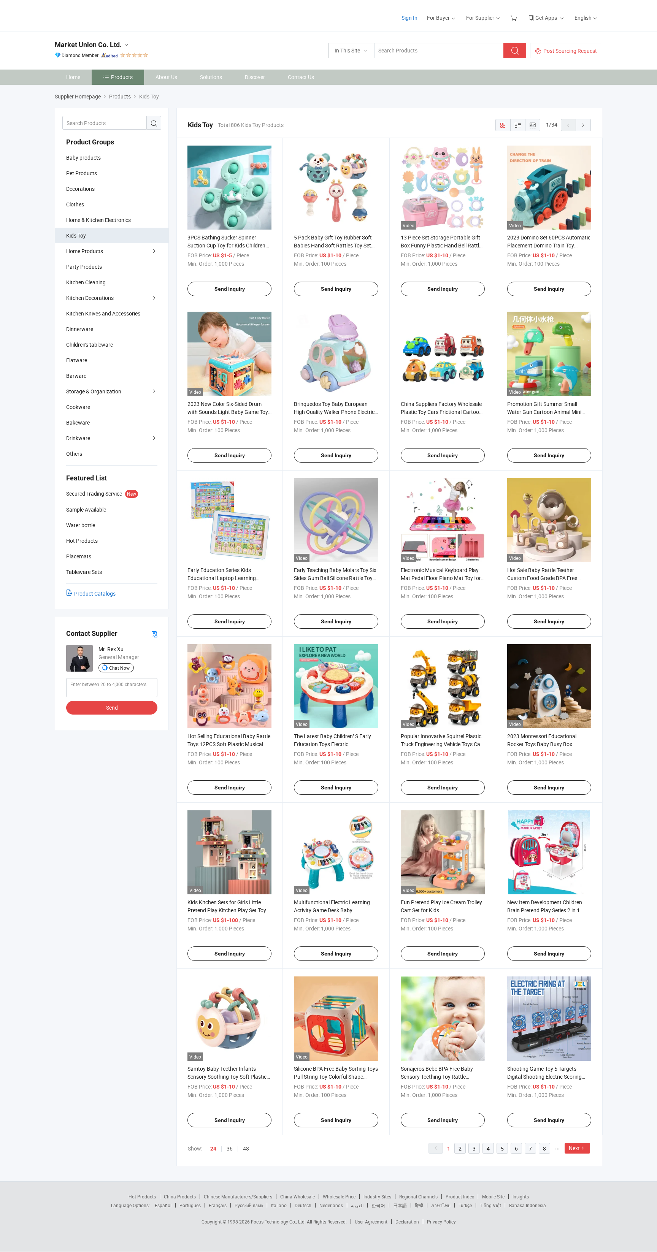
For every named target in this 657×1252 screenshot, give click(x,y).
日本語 (400, 1205)
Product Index (460, 1196)
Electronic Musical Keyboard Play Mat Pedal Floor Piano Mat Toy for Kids (441, 578)
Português (190, 1205)
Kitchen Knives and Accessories (103, 313)
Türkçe (465, 1205)
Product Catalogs (95, 593)
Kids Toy (76, 235)
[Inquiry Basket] (515, 17)
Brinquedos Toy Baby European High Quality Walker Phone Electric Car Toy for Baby (334, 411)
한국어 (378, 1205)
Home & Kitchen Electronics (98, 219)
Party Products (84, 266)
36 (230, 1148)
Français (218, 1205)
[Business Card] (154, 634)
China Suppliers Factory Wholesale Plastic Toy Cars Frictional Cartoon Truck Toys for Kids (441, 411)
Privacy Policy (441, 1222)
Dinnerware (79, 329)
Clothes (75, 204)
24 (213, 1149)
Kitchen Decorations (90, 297)
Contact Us (301, 77)
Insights (521, 1196)
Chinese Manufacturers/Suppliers (238, 1196)
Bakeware (78, 422)
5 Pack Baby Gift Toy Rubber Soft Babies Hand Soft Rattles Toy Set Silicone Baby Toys (333, 245)
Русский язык (249, 1205)
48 (246, 1148)
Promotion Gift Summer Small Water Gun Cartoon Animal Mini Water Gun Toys (544, 411)
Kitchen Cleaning (86, 282)
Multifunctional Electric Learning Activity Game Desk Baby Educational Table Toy (332, 910)
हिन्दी (419, 1205)
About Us (166, 77)
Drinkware (78, 438)
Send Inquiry (229, 289)
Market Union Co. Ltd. (88, 45)
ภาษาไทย (441, 1205)
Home (73, 77)
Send (112, 707)
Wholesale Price (339, 1196)
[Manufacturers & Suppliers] (103, 15)
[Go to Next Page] (583, 125)
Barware (76, 375)
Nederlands (331, 1205)
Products (122, 77)
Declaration (407, 1222)
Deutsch (303, 1205)
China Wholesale (297, 1196)
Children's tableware (89, 344)
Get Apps (546, 17)
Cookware (78, 406)
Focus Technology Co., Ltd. (279, 1222)
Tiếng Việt (490, 1205)
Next (574, 1148)
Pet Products (81, 173)
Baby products (83, 157)
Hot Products (142, 1196)
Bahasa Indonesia (527, 1205)
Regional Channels (418, 1196)
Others (74, 453)
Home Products (84, 251)
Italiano (279, 1205)
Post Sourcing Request (570, 50)
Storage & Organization (93, 391)
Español (163, 1205)
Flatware (76, 360)
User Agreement (371, 1222)
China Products (180, 1196)
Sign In (409, 17)
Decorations (80, 188)
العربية (357, 1205)
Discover (255, 77)
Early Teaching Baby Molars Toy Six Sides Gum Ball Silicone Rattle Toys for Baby (335, 578)
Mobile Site (493, 1196)
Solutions (211, 77)
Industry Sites (377, 1196)
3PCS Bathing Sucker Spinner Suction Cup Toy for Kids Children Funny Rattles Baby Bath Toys (226, 245)
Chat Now (119, 668)
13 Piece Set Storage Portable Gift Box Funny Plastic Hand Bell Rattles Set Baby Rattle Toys (442, 245)
